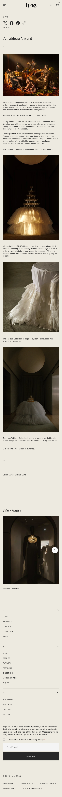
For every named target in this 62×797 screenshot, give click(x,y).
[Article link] (31, 554)
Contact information (32, 788)
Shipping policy (10, 788)
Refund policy (9, 783)
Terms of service (47, 783)
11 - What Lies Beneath (11, 588)
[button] (4, 5)
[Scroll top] (58, 793)
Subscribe (31, 756)
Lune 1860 (16, 776)
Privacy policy (37, 739)
